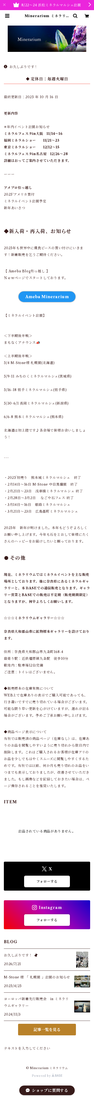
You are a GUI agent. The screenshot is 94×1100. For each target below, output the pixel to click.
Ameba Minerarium (47, 296)
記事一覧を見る (47, 1029)
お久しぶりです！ (23, 67)
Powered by (42, 1076)
